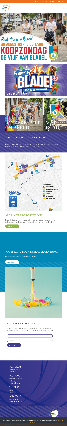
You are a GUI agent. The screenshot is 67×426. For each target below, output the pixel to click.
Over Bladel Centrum (15, 379)
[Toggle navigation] (64, 8)
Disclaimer (12, 381)
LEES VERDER (10, 226)
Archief (11, 392)
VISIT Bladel (13, 372)
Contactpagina (13, 399)
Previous (2, 38)
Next (64, 38)
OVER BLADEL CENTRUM (41, 1)
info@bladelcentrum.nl (16, 401)
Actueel (11, 390)
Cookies (59, 420)
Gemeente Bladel (14, 370)
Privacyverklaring (14, 383)
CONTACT (51, 1)
